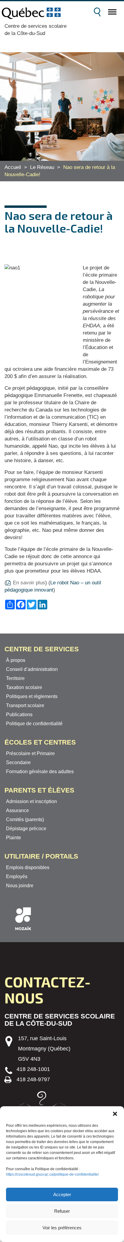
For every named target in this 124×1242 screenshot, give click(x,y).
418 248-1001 (33, 1069)
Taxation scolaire (24, 687)
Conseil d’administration (32, 669)
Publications (19, 714)
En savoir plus (29, 583)
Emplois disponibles (27, 867)
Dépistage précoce (26, 828)
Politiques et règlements (31, 696)
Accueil (13, 167)
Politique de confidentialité (34, 723)
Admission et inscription (31, 801)
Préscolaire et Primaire (30, 753)
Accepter (62, 1194)
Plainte (13, 837)
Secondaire (18, 762)
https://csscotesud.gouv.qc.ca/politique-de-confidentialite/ (52, 1174)
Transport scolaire (25, 705)
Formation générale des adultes (40, 771)
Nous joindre (19, 885)
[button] (115, 1114)
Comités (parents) (25, 819)
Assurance (17, 810)
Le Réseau (42, 167)
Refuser (62, 1211)
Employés (16, 876)
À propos (15, 660)
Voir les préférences (62, 1227)
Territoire (15, 678)
